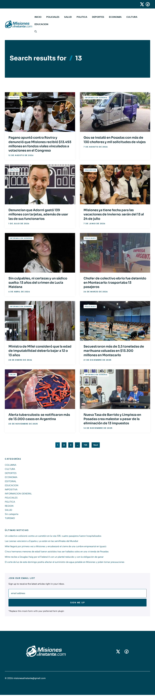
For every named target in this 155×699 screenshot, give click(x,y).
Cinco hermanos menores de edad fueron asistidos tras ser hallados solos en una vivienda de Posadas (57, 551)
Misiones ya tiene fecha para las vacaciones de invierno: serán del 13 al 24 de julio (114, 214)
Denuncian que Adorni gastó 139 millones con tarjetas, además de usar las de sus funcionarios (38, 214)
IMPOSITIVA (11, 489)
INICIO (38, 17)
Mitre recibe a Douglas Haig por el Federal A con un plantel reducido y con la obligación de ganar (54, 556)
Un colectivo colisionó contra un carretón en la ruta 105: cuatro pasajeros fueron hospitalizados (53, 536)
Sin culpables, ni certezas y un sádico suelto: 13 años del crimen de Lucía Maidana (37, 282)
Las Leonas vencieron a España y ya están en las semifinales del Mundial (41, 541)
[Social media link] (141, 4)
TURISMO (10, 518)
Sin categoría (11, 514)
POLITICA (82, 17)
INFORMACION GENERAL (96, 98)
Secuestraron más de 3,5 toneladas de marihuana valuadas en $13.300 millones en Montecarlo (114, 350)
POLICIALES (52, 17)
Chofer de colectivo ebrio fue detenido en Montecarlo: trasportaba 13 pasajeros (115, 282)
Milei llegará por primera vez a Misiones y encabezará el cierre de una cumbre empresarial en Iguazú (55, 546)
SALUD (68, 17)
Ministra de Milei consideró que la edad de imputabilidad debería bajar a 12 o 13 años (39, 350)
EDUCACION (41, 24)
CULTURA (131, 17)
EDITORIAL (10, 481)
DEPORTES (98, 17)
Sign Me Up (77, 602)
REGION (9, 506)
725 (85, 445)
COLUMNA (10, 465)
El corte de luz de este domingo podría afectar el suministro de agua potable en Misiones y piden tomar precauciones (64, 562)
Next (95, 445)
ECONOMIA (115, 17)
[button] (34, 31)
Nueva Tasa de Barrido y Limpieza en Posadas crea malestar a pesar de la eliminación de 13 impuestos (112, 419)
